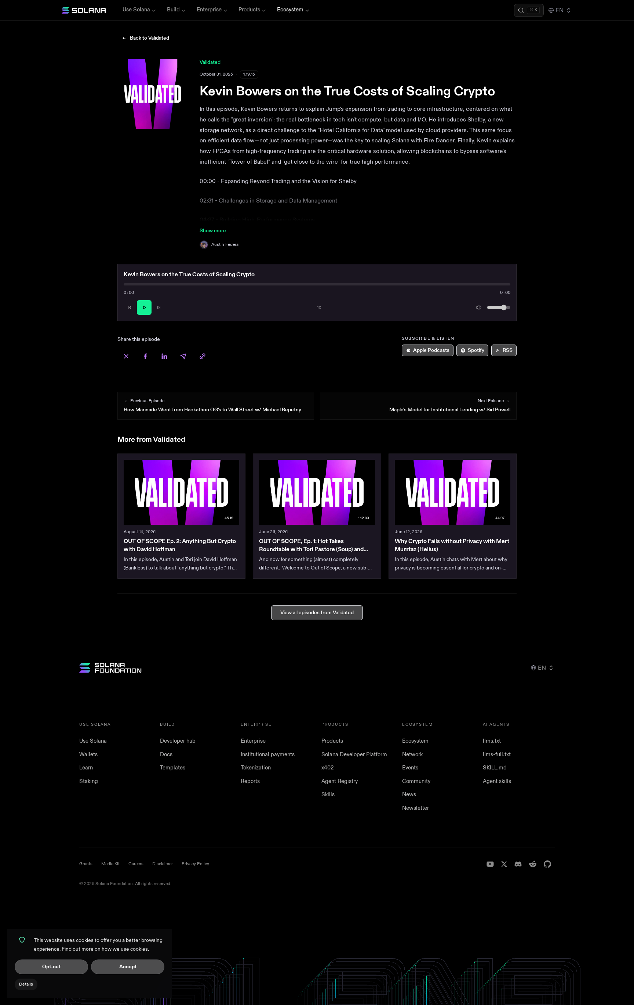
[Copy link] (202, 356)
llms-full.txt (497, 754)
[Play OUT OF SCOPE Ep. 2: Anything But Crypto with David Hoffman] (181, 492)
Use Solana (136, 9)
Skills (328, 794)
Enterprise (209, 9)
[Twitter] (504, 864)
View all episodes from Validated (317, 612)
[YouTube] (490, 864)
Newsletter (415, 808)
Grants (85, 864)
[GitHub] (547, 864)
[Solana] (84, 10)
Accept (127, 967)
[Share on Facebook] (145, 356)
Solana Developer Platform (354, 754)
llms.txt (492, 741)
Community (416, 781)
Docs (166, 754)
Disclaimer (162, 864)
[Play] (144, 307)
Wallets (88, 754)
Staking (88, 781)
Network (412, 754)
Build (173, 9)
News (409, 794)
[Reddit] (532, 864)
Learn (86, 767)
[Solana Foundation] (110, 668)
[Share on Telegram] (183, 356)
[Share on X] (126, 356)
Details (26, 984)
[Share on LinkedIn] (164, 356)
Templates (172, 767)
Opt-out (51, 967)
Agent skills (497, 781)
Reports (250, 781)
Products (249, 9)
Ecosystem (290, 9)
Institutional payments (268, 754)
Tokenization (256, 767)
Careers (135, 864)
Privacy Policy (195, 864)
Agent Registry (339, 781)
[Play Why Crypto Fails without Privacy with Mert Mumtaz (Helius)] (452, 492)
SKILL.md (495, 767)
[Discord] (518, 864)
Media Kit (110, 864)
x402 (327, 767)
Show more (213, 230)
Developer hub (178, 741)
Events (410, 767)
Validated (210, 62)
